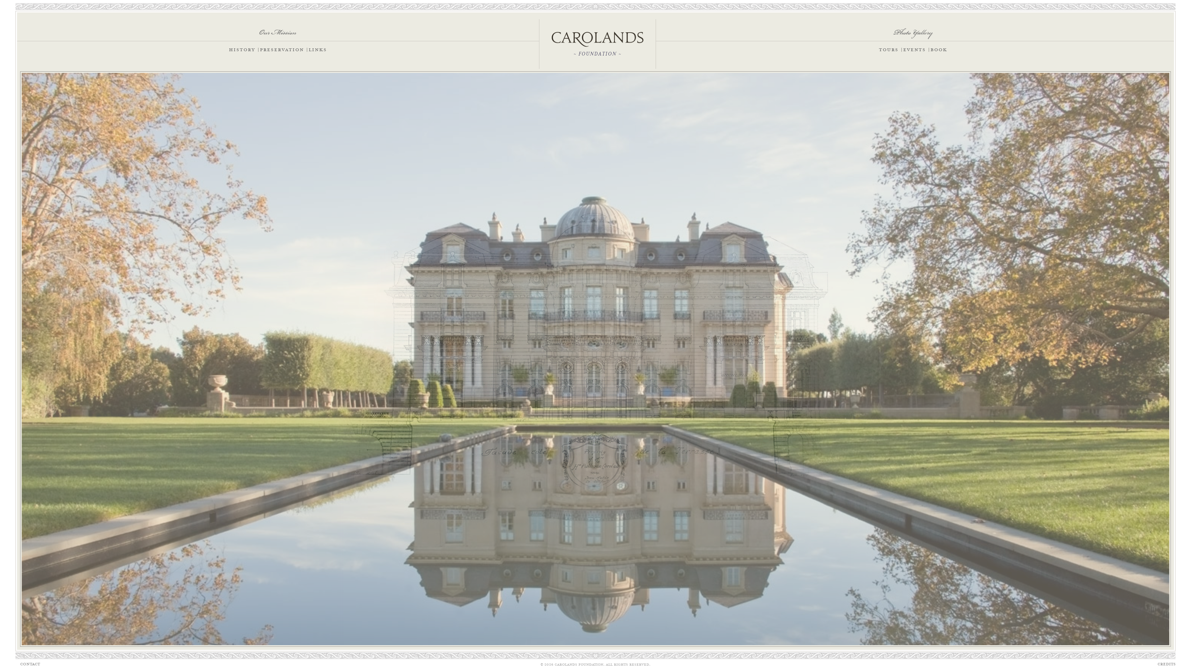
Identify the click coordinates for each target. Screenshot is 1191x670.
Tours (889, 50)
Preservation (282, 50)
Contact (30, 664)
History (242, 50)
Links (318, 50)
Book (938, 50)
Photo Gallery (913, 30)
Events (914, 50)
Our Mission (278, 30)
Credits (1166, 664)
